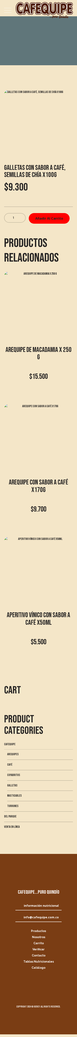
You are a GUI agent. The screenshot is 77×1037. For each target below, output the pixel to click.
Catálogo (38, 967)
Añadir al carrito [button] (38, 400)
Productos (38, 931)
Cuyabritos (13, 775)
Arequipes (13, 754)
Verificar (38, 949)
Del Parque (10, 816)
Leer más (38, 666)
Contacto (38, 955)
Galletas (12, 785)
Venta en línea (12, 827)
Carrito (38, 943)
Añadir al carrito (49, 218)
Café (9, 765)
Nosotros (38, 937)
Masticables (14, 796)
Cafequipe (9, 744)
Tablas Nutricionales (38, 961)
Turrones (12, 806)
